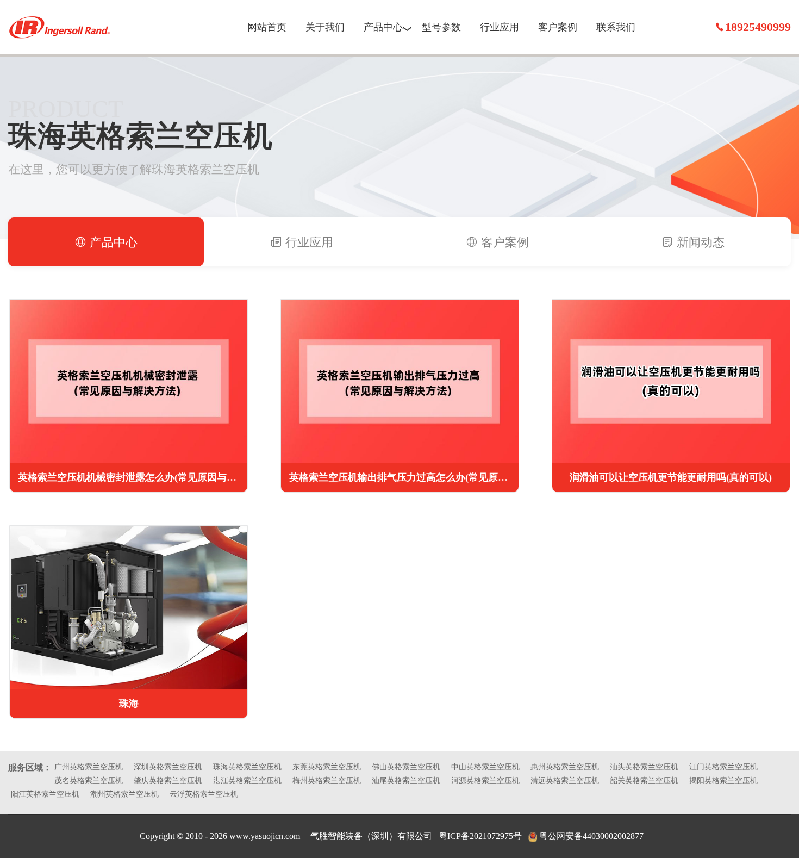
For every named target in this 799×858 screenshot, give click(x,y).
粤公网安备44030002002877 (591, 836)
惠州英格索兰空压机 (564, 767)
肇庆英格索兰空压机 (168, 780)
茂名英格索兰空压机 (88, 780)
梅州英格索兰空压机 (326, 780)
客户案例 (557, 27)
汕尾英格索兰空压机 (406, 780)
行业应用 (499, 27)
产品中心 (383, 27)
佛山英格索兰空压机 (406, 767)
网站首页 (266, 27)
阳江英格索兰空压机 (45, 794)
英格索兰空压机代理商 (59, 27)
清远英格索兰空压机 (564, 780)
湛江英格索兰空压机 (247, 780)
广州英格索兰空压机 (88, 767)
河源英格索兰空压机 (485, 780)
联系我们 (615, 27)
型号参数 (441, 27)
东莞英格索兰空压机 (326, 767)
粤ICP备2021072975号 (480, 836)
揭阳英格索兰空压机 (723, 780)
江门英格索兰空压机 (723, 767)
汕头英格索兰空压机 (644, 767)
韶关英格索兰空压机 (644, 780)
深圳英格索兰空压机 (168, 767)
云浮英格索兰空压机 (204, 794)
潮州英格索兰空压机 (124, 794)
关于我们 (325, 27)
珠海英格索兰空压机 (247, 767)
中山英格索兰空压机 (485, 767)
